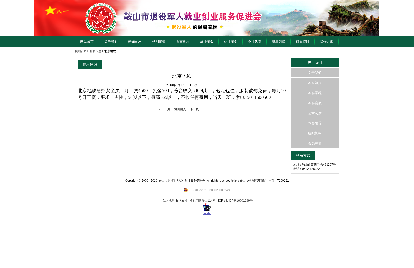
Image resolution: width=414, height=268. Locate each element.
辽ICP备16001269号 (239, 200)
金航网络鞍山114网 (202, 200)
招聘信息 (95, 51)
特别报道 (159, 42)
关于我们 (111, 42)
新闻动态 (135, 42)
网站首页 (87, 42)
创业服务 (230, 42)
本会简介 (315, 83)
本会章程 (315, 93)
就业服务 (206, 42)
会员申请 (315, 143)
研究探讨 (302, 42)
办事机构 (183, 42)
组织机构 (315, 133)
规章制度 (315, 113)
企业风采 (254, 42)
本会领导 (315, 123)
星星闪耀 (278, 42)
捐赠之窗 (326, 42)
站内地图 (168, 200)
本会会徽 (315, 103)
